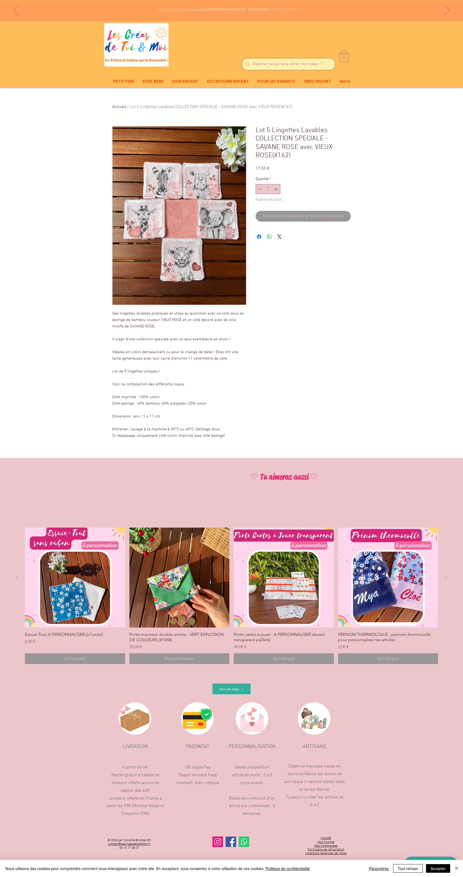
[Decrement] (259, 189)
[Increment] (276, 189)
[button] (344, 56)
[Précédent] (16, 10)
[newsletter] (224, 8)
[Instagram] (217, 842)
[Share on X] (279, 236)
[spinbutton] (268, 189)
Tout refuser (408, 868)
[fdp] (229, 8)
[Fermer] (456, 868)
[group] (231, 596)
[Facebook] (231, 842)
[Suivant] (447, 10)
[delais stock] (234, 8)
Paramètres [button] (379, 868)
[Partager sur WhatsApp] (269, 236)
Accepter (438, 868)
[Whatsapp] (244, 842)
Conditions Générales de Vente (325, 853)
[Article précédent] (17, 577)
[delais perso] (239, 8)
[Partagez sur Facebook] (259, 236)
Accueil (119, 107)
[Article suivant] (446, 577)
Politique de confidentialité (288, 868)
